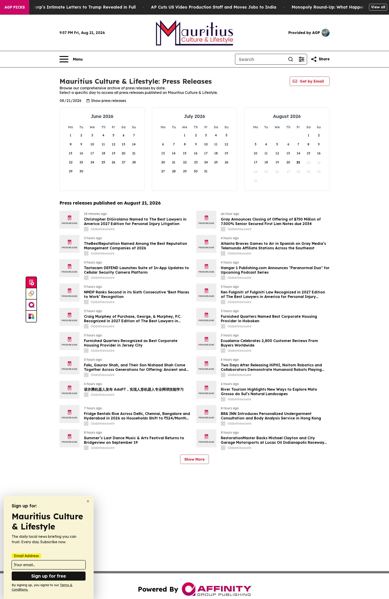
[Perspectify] (31, 294)
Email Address (26, 556)
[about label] (86, 229)
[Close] (88, 501)
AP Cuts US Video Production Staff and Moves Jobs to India (213, 7)
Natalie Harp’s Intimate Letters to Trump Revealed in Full (75, 7)
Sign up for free (48, 576)
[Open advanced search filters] (301, 59)
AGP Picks (15, 7)
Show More (194, 459)
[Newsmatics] (31, 316)
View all (378, 7)
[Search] (290, 59)
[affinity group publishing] (31, 305)
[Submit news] (31, 282)
